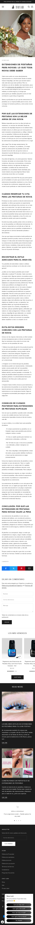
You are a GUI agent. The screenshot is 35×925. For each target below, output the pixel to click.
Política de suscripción (8, 863)
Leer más (4, 742)
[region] (17, 811)
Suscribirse (9, 844)
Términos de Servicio (8, 866)
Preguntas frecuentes (8, 873)
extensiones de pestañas (14, 87)
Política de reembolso (8, 857)
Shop (3, 882)
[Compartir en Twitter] (13, 568)
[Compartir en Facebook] (6, 568)
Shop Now (17, 677)
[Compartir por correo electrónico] (29, 568)
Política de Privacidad (8, 854)
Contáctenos (5, 870)
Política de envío (6, 860)
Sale (3, 885)
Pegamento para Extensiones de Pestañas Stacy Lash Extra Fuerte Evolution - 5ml (12, 664)
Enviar (7, 622)
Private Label (5, 888)
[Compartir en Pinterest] (21, 568)
